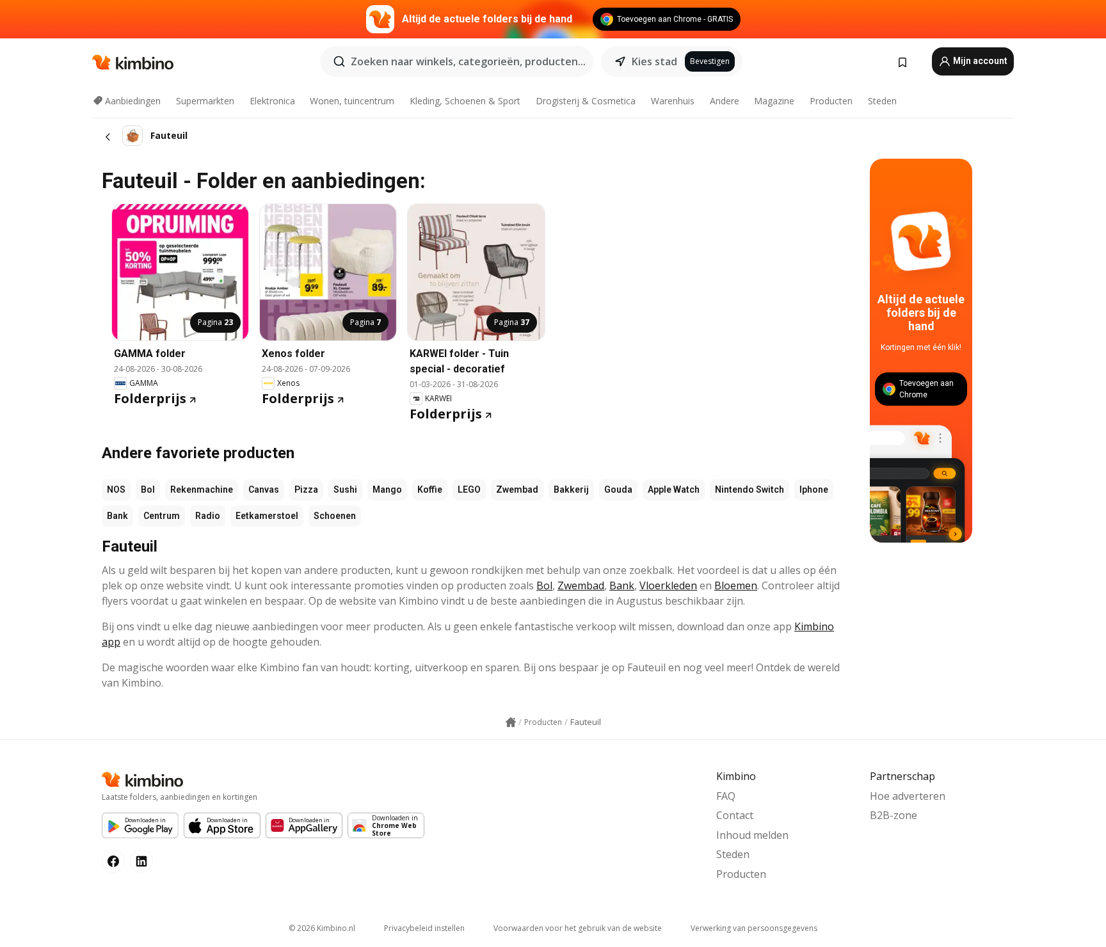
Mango (387, 489)
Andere (724, 101)
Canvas (263, 489)
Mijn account (979, 61)
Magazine (774, 101)
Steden (882, 101)
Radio (207, 516)
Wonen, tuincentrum (352, 101)
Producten (831, 101)
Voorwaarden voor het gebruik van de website (577, 928)
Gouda (618, 489)
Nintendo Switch (749, 489)
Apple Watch (674, 489)
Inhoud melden (752, 835)
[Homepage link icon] (511, 722)
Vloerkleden (668, 585)
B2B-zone (893, 815)
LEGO (469, 489)
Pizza (306, 489)
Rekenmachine (201, 489)
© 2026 (322, 928)
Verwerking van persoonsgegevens (754, 928)
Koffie (429, 489)
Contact (734, 815)
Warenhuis (672, 101)
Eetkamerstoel (267, 516)
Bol (148, 489)
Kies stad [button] (654, 61)
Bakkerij (571, 489)
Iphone (813, 489)
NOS (116, 489)
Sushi (345, 489)
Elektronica (272, 101)
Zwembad (517, 489)
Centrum (161, 516)
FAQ (725, 796)
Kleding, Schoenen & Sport (465, 101)
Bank (117, 516)
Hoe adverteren (907, 796)
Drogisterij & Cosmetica (586, 101)
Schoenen (335, 516)
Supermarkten (205, 101)
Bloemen (735, 585)
